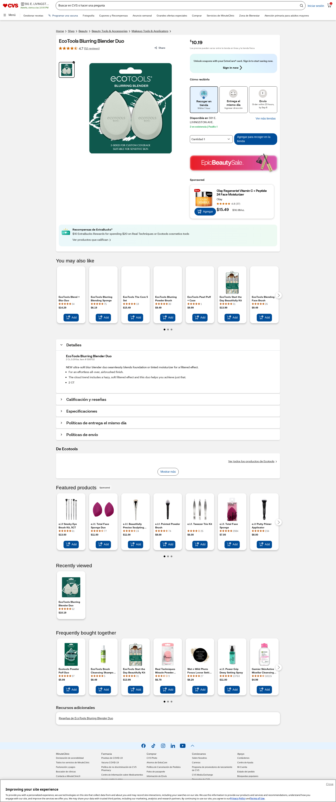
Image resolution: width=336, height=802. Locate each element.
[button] (265, 118)
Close (329, 784)
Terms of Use (257, 798)
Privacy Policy (238, 798)
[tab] (67, 70)
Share (162, 47)
